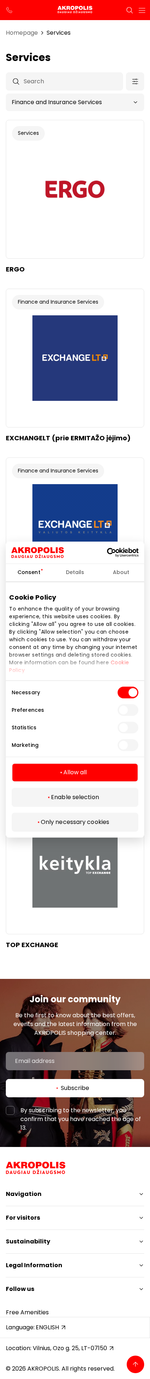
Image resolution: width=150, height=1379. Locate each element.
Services (59, 33)
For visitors (23, 1217)
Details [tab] (75, 572)
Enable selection (75, 797)
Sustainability (28, 1241)
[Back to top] (135, 1364)
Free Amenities (27, 1312)
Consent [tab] (28, 572)
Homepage (22, 33)
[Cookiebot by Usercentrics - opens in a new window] (117, 552)
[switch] (128, 710)
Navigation (24, 1194)
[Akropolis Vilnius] (75, 10)
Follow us (20, 1289)
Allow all (75, 772)
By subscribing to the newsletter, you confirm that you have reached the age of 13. (80, 1119)
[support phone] (9, 10)
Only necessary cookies (75, 822)
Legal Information (34, 1265)
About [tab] (121, 572)
